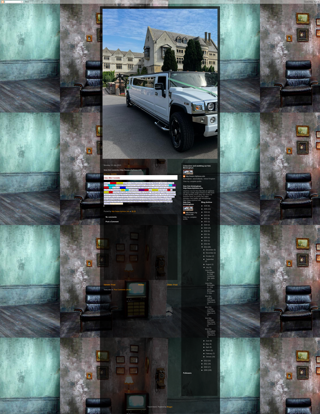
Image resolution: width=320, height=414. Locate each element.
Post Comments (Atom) (122, 290)
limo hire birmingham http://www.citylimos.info (210, 333)
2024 (206, 212)
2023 (206, 215)
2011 (206, 364)
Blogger (169, 407)
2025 (206, 209)
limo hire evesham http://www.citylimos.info (210, 322)
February (209, 353)
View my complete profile (192, 181)
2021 (206, 222)
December (210, 250)
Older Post (172, 284)
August (209, 264)
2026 (206, 206)
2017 (206, 234)
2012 (206, 361)
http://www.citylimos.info (195, 176)
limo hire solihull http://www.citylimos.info (210, 300)
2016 (206, 237)
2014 (206, 244)
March (208, 350)
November (210, 253)
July (207, 267)
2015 (206, 241)
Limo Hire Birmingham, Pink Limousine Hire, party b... (210, 275)
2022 (206, 218)
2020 (206, 225)
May (208, 344)
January (209, 357)
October (209, 256)
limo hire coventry (110, 174)
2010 (206, 367)
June (208, 341)
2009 (206, 370)
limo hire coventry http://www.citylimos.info (210, 311)
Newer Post (109, 284)
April (208, 347)
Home (141, 284)
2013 (206, 247)
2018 (206, 231)
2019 (206, 228)
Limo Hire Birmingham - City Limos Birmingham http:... (209, 288)
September (210, 259)
